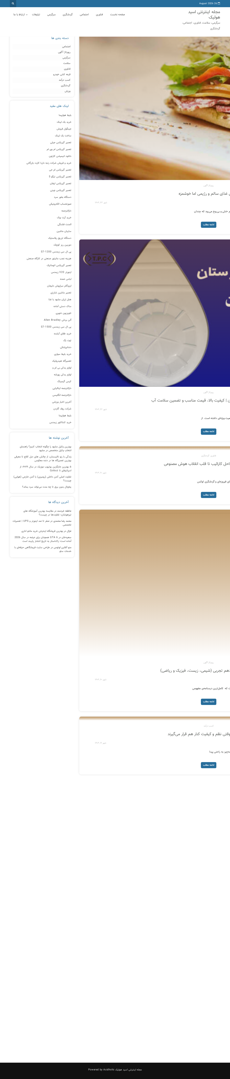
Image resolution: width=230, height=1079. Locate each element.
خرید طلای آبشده (62, 334)
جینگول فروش (64, 129)
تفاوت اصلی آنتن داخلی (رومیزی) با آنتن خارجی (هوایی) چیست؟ (42, 479)
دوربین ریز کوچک (62, 245)
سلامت (66, 63)
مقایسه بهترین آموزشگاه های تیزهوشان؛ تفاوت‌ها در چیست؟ (47, 513)
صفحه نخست (117, 15)
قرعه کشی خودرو (61, 75)
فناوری (99, 15)
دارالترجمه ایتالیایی (61, 388)
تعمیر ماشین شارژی (60, 293)
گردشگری (68, 15)
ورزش (67, 91)
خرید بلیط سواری (62, 354)
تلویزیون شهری (63, 313)
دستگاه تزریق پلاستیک (59, 238)
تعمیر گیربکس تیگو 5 (60, 177)
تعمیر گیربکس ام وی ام (59, 149)
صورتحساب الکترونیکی (60, 204)
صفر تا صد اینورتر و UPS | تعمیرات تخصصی (42, 523)
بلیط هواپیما (65, 115)
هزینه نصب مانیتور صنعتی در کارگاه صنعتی (49, 259)
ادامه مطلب (208, 225)
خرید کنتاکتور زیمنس (60, 423)
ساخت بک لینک (63, 136)
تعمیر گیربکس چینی (60, 190)
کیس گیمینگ (64, 382)
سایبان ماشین (64, 231)
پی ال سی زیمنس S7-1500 (56, 327)
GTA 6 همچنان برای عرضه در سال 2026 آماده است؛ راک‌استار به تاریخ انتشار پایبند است (43, 539)
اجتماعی (84, 15)
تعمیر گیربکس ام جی (60, 170)
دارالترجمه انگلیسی (61, 395)
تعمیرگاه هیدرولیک (61, 361)
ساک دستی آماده (62, 306)
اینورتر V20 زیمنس (61, 272)
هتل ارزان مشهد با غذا (60, 300)
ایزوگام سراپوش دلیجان (59, 286)
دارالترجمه (66, 211)
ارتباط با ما (19, 15)
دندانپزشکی (65, 347)
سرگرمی (51, 15)
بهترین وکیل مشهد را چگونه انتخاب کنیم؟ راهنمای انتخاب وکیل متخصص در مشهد (45, 449)
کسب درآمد (209, 726)
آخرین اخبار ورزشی (61, 402)
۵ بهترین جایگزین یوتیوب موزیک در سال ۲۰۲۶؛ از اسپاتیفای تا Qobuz (45, 469)
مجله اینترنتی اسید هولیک (204, 15)
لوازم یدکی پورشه (62, 375)
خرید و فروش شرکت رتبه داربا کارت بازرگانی (48, 163)
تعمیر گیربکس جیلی (60, 143)
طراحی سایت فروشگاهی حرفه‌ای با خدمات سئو (42, 549)
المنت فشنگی (64, 225)
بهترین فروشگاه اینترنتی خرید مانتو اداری (42, 531)
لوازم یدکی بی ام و (61, 368)
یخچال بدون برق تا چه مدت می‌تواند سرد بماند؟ (46, 487)
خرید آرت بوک (64, 218)
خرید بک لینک (64, 122)
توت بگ (67, 341)
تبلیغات (36, 15)
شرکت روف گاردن (62, 409)
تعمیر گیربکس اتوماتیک (59, 266)
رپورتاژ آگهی (208, 185)
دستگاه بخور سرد (62, 197)
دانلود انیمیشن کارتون (60, 156)
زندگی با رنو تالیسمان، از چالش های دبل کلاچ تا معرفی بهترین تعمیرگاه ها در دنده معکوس (42, 459)
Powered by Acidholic (101, 1070)
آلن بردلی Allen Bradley (57, 320)
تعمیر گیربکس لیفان (60, 184)
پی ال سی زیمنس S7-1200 (56, 252)
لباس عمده (65, 279)
